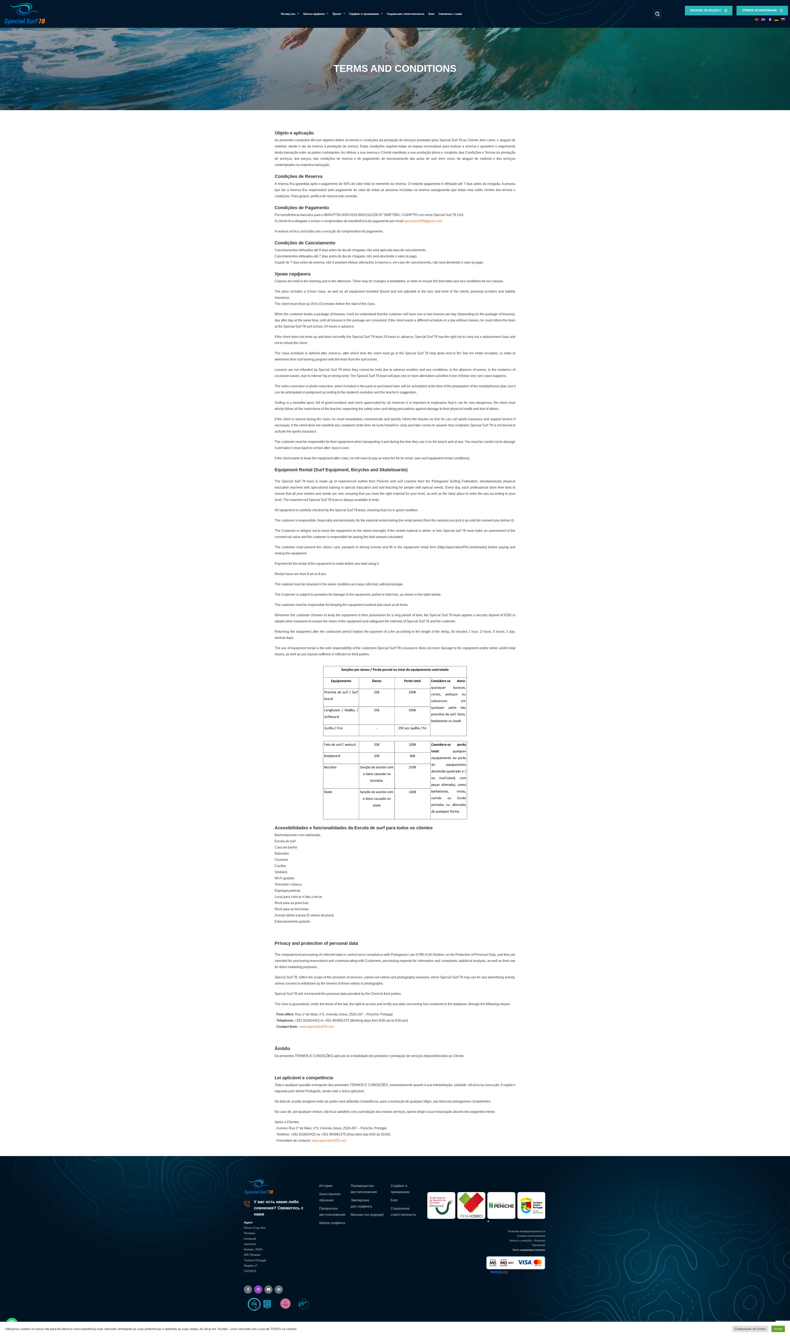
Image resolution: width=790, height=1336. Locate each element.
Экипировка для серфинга (361, 1203)
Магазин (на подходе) (367, 1214)
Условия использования (531, 1235)
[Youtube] (268, 1289)
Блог (394, 1200)
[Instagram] (258, 1289)
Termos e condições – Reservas (527, 1240)
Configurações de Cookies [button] (750, 1328)
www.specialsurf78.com (317, 1026)
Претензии (538, 1245)
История (325, 1186)
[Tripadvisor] (279, 1289)
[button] (657, 14)
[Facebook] (248, 1289)
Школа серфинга (332, 1223)
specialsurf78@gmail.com (423, 221)
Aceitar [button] (778, 1328)
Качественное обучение (330, 1197)
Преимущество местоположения (364, 1189)
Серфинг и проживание (400, 1189)
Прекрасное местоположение (332, 1211)
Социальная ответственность (403, 1211)
